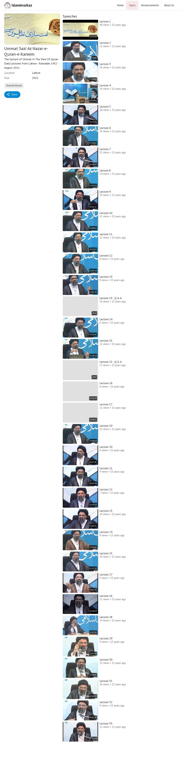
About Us (169, 5)
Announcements (150, 5)
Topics (132, 5)
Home (120, 5)
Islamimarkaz (21, 5)
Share (14, 94)
